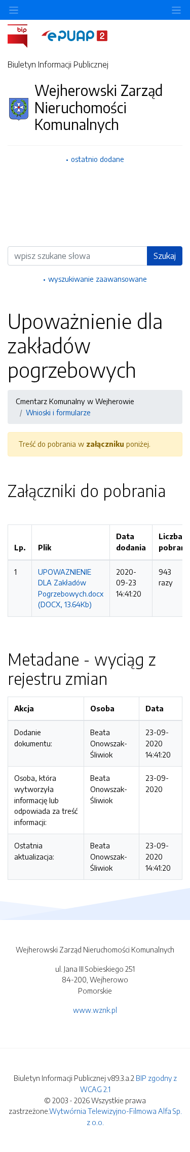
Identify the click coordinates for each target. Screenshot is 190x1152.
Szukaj (165, 256)
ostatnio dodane (97, 158)
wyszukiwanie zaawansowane (97, 278)
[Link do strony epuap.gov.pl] (74, 35)
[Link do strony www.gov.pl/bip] (24, 35)
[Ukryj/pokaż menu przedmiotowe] (13, 10)
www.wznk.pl (95, 1009)
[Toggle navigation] (176, 10)
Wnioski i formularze (58, 412)
